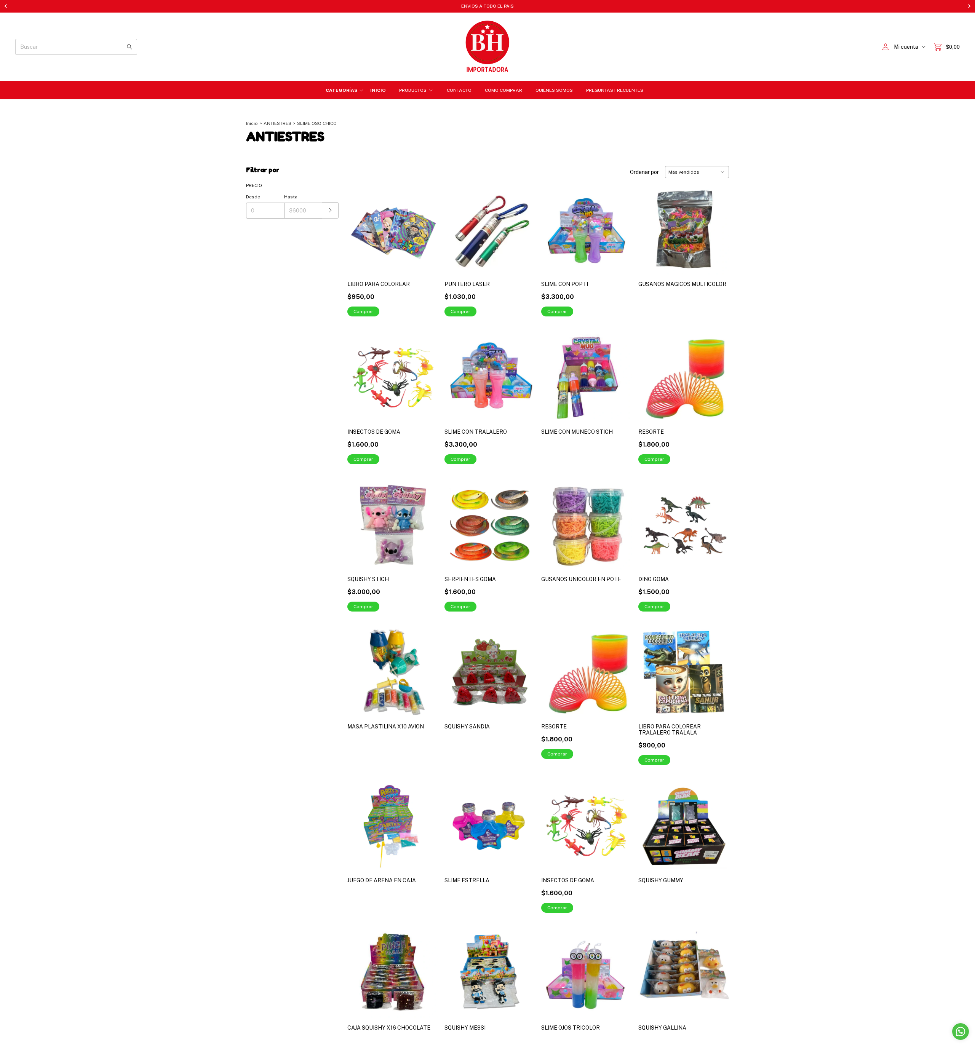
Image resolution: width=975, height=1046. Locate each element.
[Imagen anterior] (649, 821)
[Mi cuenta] (885, 47)
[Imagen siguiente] (717, 821)
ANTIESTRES (277, 123)
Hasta (290, 197)
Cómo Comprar (503, 90)
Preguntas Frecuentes (614, 90)
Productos (413, 90)
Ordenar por (644, 172)
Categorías (341, 90)
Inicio (378, 90)
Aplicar (330, 210)
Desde (253, 197)
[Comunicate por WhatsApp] (960, 1031)
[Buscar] (129, 47)
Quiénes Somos (554, 90)
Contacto (459, 90)
